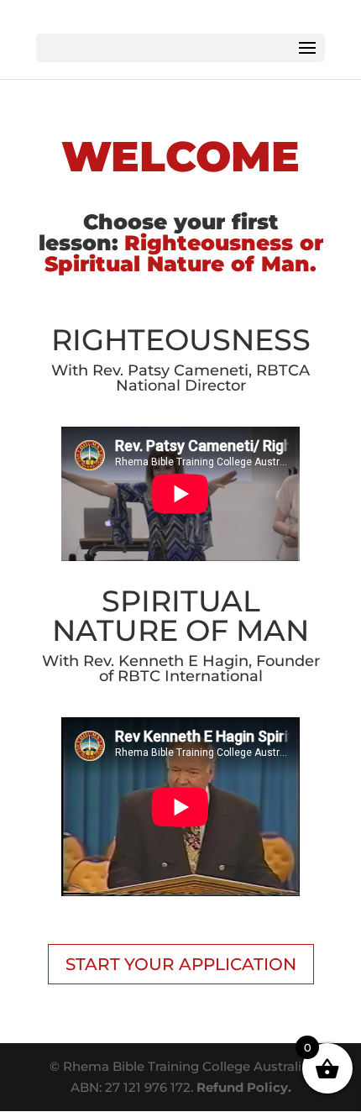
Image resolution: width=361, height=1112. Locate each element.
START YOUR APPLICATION (180, 964)
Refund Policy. (243, 1087)
